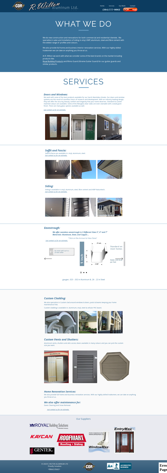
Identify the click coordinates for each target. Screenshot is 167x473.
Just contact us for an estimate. (55, 110)
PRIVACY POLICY (54, 469)
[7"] (86, 272)
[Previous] (48, 259)
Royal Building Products (53, 61)
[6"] (83, 272)
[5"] (81, 272)
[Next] (119, 259)
